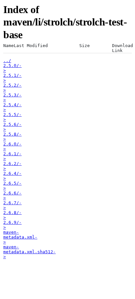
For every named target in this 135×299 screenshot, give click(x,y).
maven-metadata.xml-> (20, 237)
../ (7, 60)
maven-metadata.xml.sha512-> (29, 251)
